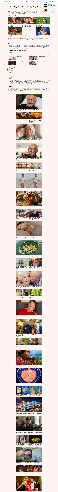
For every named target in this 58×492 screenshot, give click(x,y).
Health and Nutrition (41, 1)
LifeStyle (22, 1)
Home (19, 1)
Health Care (27, 1)
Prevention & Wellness (33, 1)
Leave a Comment (11, 9)
